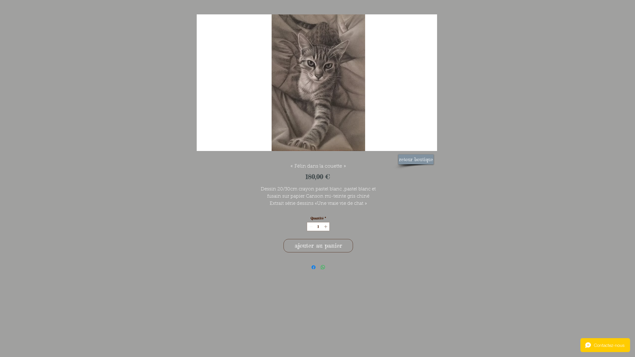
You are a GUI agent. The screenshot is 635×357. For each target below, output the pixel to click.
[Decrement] (311, 226)
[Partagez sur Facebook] (314, 267)
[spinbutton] (318, 226)
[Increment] (326, 226)
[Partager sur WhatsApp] (323, 267)
